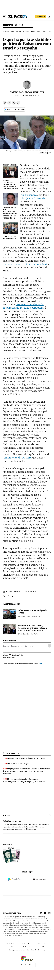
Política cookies (41, 944)
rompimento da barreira (17, 457)
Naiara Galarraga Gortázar (27, 92)
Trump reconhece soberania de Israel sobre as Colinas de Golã (10, 185)
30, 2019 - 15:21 (31, 96)
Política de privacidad (16, 947)
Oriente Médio (36, 32)
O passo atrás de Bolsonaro (9, 238)
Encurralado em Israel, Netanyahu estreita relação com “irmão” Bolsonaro (32, 628)
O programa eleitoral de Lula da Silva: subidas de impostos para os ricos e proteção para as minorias (26, 771)
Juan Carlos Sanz (24, 616)
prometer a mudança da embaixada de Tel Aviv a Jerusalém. (23, 306)
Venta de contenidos (20, 944)
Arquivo (6, 844)
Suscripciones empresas (17, 950)
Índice (32, 950)
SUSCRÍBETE (41, 16)
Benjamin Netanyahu (34, 198)
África (18, 32)
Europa (26, 32)
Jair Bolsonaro (28, 194)
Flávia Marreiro (24, 634)
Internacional (14, 25)
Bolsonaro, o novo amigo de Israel (32, 612)
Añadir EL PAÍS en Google (16, 109)
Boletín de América (12, 821)
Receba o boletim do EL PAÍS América (21, 592)
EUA (50, 32)
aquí (40, 664)
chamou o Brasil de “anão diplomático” (25, 264)
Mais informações (9, 658)
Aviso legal (31, 944)
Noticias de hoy (40, 950)
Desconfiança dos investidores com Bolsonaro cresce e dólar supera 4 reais (10, 213)
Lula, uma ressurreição (18, 763)
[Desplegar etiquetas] (49, 645)
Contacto (10, 944)
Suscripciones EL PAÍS (36, 947)
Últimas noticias (11, 753)
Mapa (26, 947)
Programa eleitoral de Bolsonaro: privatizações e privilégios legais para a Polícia (24, 780)
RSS (27, 950)
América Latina (8, 32)
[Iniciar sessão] (49, 16)
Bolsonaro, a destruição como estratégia (26, 758)
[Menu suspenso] (5, 16)
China (45, 32)
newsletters (9, 815)
